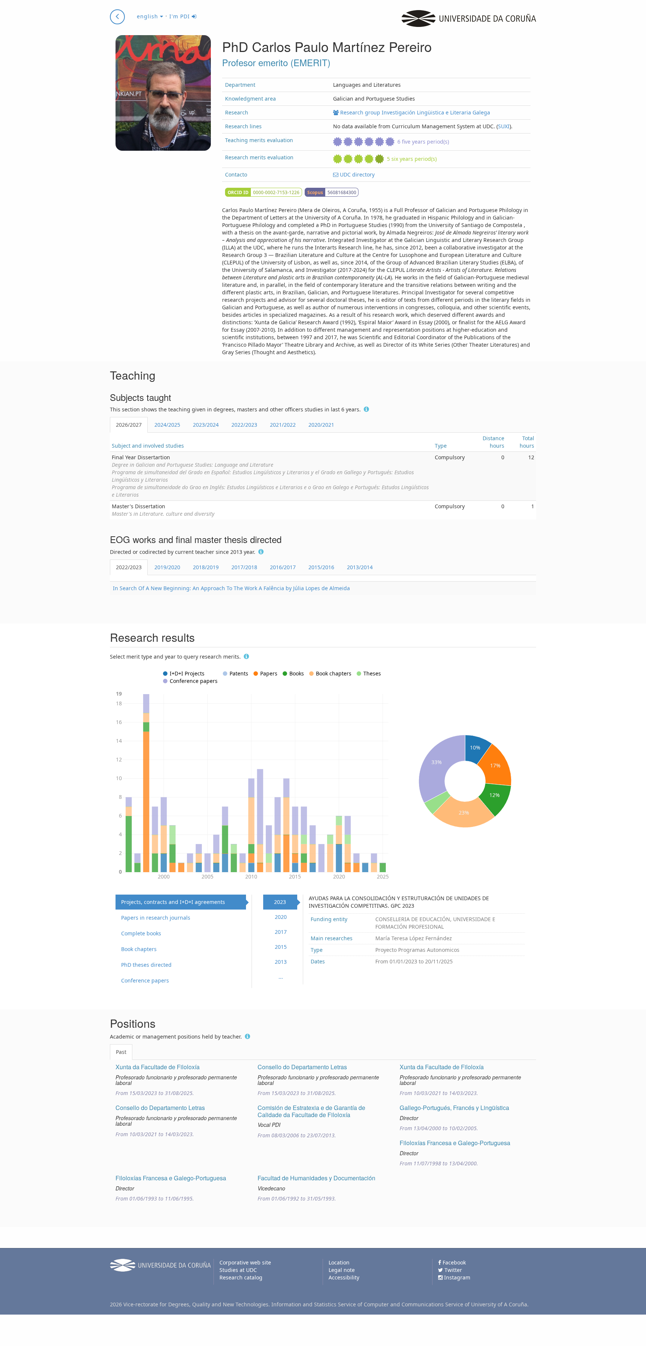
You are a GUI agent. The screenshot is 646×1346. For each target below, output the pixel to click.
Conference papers (145, 980)
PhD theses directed (146, 964)
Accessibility (344, 1277)
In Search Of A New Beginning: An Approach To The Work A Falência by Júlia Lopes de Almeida (231, 588)
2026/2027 (129, 424)
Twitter (452, 1269)
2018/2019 (206, 567)
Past (121, 1051)
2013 (281, 961)
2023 (280, 901)
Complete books (141, 933)
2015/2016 (321, 567)
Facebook (453, 1262)
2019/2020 (167, 567)
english (148, 16)
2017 (281, 931)
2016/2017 (283, 567)
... (281, 976)
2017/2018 (244, 567)
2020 (281, 916)
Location (339, 1262)
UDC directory (356, 174)
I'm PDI (180, 16)
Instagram (456, 1277)
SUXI (504, 126)
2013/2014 (360, 567)
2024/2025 (167, 424)
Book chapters (139, 949)
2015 (281, 946)
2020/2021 (321, 424)
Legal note (342, 1269)
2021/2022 (283, 424)
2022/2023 (244, 424)
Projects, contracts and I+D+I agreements (173, 901)
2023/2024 (206, 424)
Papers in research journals (155, 917)
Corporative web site (245, 1262)
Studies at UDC (238, 1269)
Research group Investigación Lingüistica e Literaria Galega (414, 112)
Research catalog (240, 1277)
